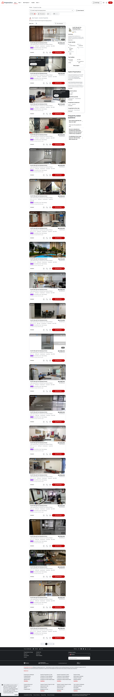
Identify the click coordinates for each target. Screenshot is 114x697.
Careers (25, 657)
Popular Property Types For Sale (47, 684)
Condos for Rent (60, 687)
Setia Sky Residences (78, 686)
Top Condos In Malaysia (79, 684)
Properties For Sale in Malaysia (46, 676)
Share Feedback (39, 655)
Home (30, 7)
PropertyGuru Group (28, 652)
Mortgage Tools (27, 686)
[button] (30, 18)
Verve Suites (76, 687)
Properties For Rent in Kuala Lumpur (64, 679)
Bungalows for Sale (44, 689)
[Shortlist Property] (64, 27)
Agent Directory (27, 679)
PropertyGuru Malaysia (29, 674)
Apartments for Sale (44, 686)
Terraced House (76, 77)
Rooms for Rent (60, 689)
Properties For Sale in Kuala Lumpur (47, 679)
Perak (72, 92)
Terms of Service (36, 694)
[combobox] (51, 10)
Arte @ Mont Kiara (77, 689)
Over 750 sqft (70, 110)
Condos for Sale (43, 687)
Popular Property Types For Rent (64, 684)
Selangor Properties (78, 677)
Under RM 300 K (78, 98)
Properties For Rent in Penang (63, 677)
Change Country (71, 652)
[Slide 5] (48, 70)
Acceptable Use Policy (28, 694)
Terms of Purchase (50, 694)
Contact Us (38, 652)
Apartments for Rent (61, 686)
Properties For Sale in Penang (46, 677)
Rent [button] (20, 2)
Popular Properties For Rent (63, 674)
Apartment (76, 78)
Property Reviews (27, 676)
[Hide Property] (61, 27)
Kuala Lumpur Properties (78, 676)
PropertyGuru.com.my (28, 667)
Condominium (71, 78)
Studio (69, 104)
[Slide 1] (44, 70)
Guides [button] (33, 2)
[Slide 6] (49, 70)
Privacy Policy (15, 688)
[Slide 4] (47, 70)
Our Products (26, 655)
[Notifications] (106, 2)
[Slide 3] (46, 70)
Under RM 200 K (71, 98)
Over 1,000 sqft (77, 110)
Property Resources (28, 684)
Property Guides (27, 689)
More (37, 2)
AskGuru (25, 687)
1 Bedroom (74, 104)
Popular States (77, 674)
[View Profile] (32, 27)
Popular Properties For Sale (46, 674)
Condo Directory (27, 677)
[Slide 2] (45, 70)
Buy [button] (15, 2)
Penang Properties (77, 679)
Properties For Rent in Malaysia (63, 676)
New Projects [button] (26, 2)
